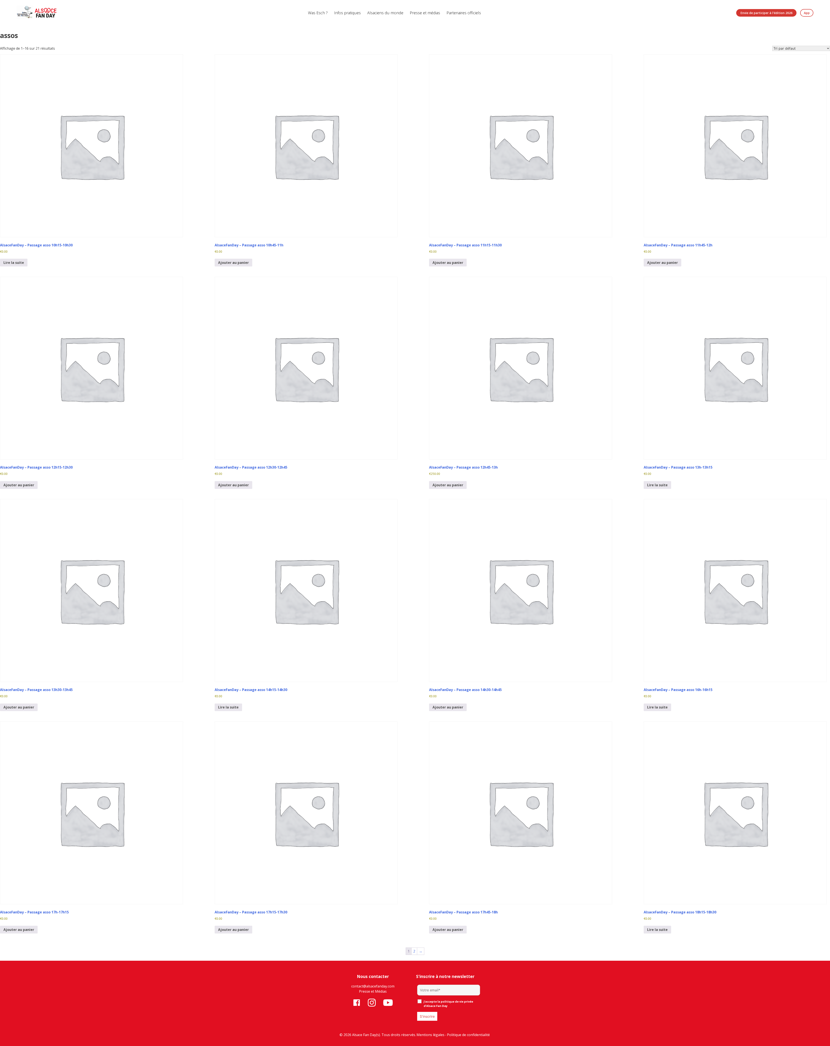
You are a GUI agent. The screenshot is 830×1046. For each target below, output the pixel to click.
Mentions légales (430, 1034)
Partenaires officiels (464, 12)
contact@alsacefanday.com (372, 986)
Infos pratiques (347, 12)
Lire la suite (13, 262)
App (807, 13)
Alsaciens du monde (385, 12)
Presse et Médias (373, 991)
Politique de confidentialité (468, 1034)
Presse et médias (425, 12)
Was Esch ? (318, 12)
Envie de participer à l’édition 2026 (766, 13)
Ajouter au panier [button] (233, 262)
